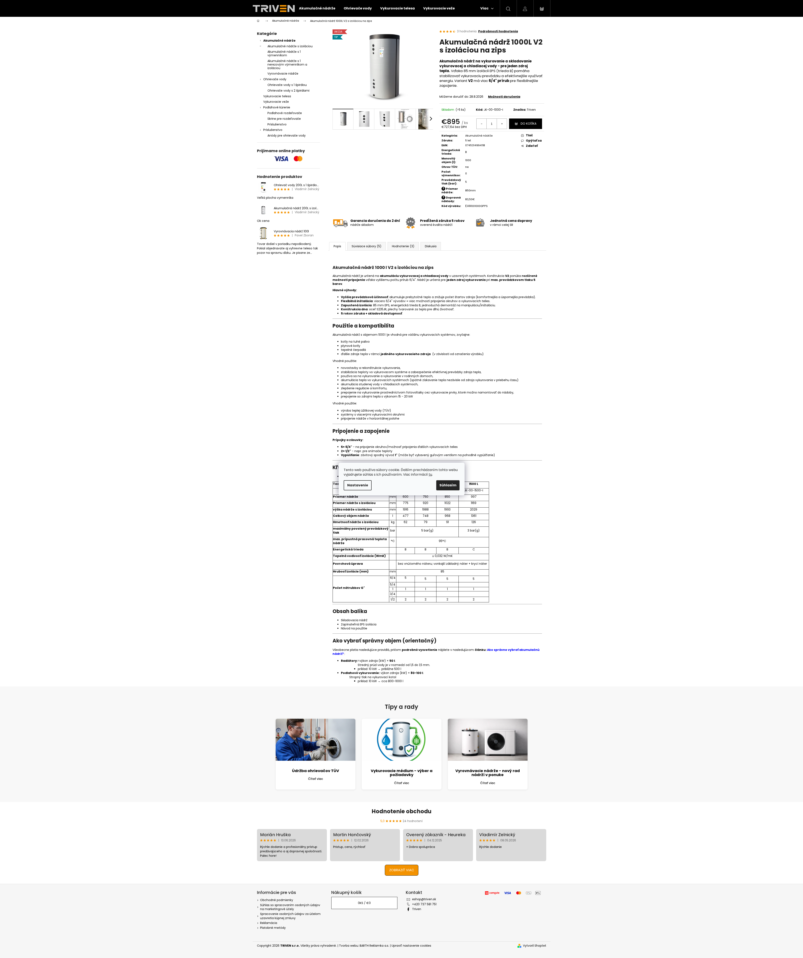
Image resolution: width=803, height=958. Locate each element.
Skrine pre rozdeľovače (284, 119)
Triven (531, 110)
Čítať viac (315, 779)
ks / (364, 903)
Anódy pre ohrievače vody (286, 135)
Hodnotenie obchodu (401, 811)
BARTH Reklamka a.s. (375, 946)
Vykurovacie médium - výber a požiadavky (401, 773)
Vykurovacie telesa (277, 96)
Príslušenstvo (277, 124)
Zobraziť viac (401, 870)
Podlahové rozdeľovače (284, 113)
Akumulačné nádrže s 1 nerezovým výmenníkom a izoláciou (287, 64)
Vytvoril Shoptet (534, 946)
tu (430, 474)
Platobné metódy (273, 928)
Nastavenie (357, 485)
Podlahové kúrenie (276, 107)
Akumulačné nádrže (279, 40)
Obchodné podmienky (276, 900)
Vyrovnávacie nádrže (282, 73)
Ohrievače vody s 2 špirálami (288, 90)
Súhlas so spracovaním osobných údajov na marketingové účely (290, 907)
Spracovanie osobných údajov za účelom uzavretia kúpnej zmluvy (290, 916)
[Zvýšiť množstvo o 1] (502, 124)
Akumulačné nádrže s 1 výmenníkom (284, 53)
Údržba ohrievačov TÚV (315, 770)
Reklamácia (268, 923)
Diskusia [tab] (430, 246)
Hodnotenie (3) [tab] (403, 246)
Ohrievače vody (274, 79)
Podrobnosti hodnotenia (498, 31)
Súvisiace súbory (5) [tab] (366, 246)
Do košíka (528, 123)
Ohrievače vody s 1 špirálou (287, 85)
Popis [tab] (337, 246)
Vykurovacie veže (276, 102)
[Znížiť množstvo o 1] (482, 124)
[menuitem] (317, 8)
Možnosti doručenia (504, 97)
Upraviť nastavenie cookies (411, 946)
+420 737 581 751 (424, 904)
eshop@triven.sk (424, 899)
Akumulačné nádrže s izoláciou (290, 46)
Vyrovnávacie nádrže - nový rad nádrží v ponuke (487, 773)
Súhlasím (447, 485)
